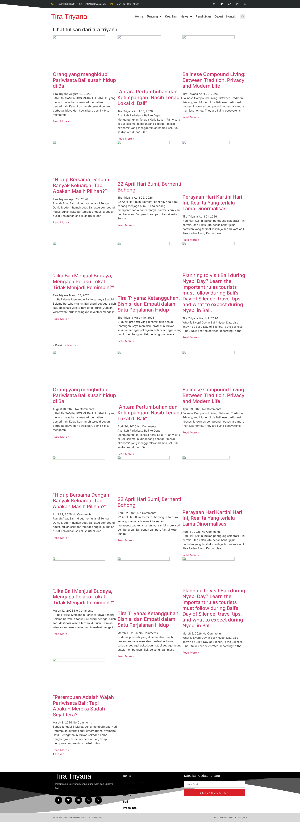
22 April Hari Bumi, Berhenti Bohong (149, 187)
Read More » (61, 121)
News (184, 16)
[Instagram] (78, 800)
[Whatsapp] (98, 800)
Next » (71, 345)
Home (139, 16)
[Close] (297, 1)
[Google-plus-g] (88, 800)
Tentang (152, 16)
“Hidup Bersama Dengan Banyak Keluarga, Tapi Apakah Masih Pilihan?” (81, 185)
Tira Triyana (69, 16)
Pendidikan (203, 16)
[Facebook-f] (58, 800)
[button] (242, 16)
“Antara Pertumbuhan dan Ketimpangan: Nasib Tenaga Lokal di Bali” (150, 97)
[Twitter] (68, 800)
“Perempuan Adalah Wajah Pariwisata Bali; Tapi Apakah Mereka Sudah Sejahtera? (83, 706)
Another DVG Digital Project (230, 817)
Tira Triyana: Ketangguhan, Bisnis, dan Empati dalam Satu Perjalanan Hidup (149, 304)
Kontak (231, 16)
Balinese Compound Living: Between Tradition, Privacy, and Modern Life (214, 80)
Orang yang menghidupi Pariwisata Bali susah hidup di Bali (84, 80)
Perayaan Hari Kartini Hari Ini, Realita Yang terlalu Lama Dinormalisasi (212, 202)
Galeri (218, 16)
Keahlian (171, 16)
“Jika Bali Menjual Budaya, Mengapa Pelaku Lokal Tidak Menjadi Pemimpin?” (83, 281)
